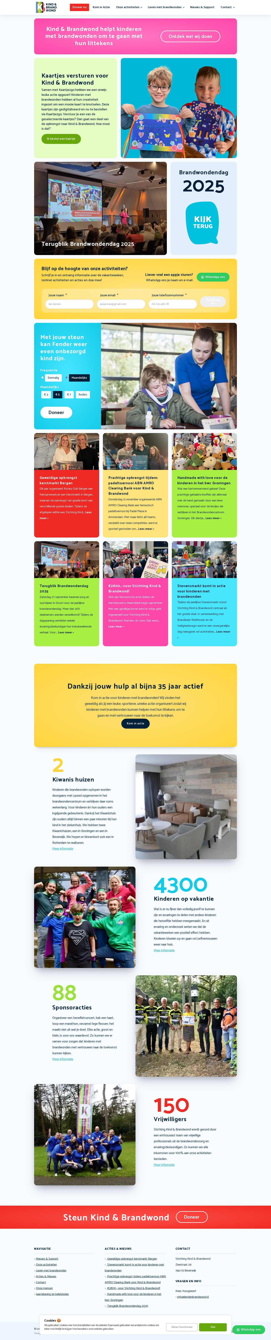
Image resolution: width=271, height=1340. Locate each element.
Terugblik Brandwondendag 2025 (127, 1306)
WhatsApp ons (215, 277)
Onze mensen (44, 1288)
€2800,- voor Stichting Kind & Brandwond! (133, 1288)
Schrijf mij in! (213, 301)
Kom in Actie (101, 7)
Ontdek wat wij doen (190, 37)
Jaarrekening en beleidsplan (52, 1294)
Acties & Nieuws (46, 1276)
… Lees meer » (145, 528)
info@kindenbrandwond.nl (193, 1296)
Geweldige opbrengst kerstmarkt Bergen (132, 1258)
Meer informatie (62, 849)
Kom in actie (135, 723)
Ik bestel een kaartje (61, 138)
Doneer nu (79, 7)
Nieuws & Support (202, 7)
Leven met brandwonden (165, 7)
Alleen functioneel (181, 1327)
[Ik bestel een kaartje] (179, 157)
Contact (226, 7)
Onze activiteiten (127, 7)
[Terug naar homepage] (46, 7)
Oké (213, 1327)
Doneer (56, 413)
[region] (135, 1324)
